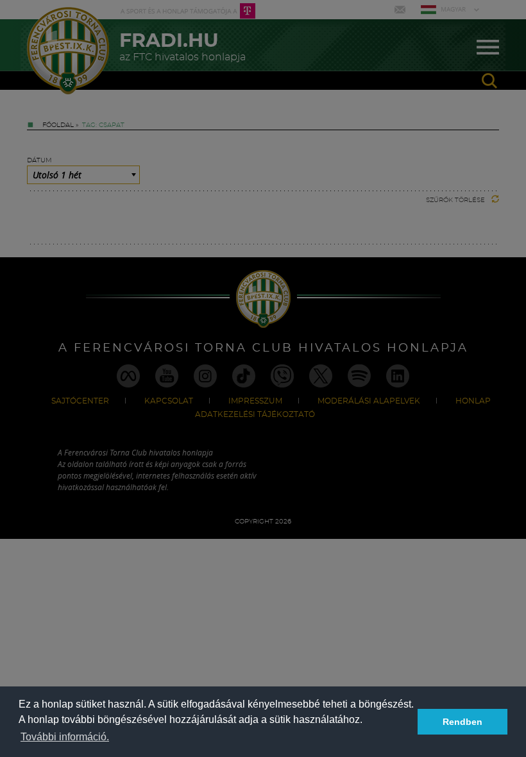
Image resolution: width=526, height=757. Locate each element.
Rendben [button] (462, 722)
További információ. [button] (65, 736)
